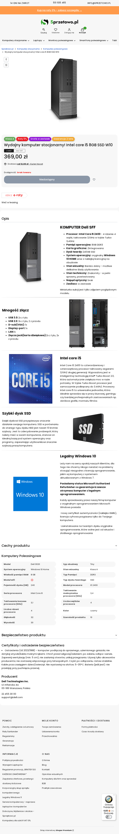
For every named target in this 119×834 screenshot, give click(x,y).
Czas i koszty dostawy (93, 731)
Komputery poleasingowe (55, 49)
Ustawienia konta (50, 731)
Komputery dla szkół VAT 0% (16, 820)
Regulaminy (8, 736)
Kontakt (46, 769)
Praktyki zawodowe (52, 788)
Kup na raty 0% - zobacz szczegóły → (59, 10)
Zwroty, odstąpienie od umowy (18, 726)
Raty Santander (10, 731)
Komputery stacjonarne (28, 49)
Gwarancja (8, 740)
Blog (44, 764)
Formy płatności (90, 726)
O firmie (46, 760)
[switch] (109, 817)
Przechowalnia (49, 736)
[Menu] (114, 796)
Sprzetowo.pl (7, 49)
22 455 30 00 (9, 693)
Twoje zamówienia (51, 726)
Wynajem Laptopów (12, 764)
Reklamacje (8, 745)
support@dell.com (12, 697)
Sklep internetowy (56, 830)
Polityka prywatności (12, 760)
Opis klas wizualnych (52, 774)
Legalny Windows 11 (12, 797)
